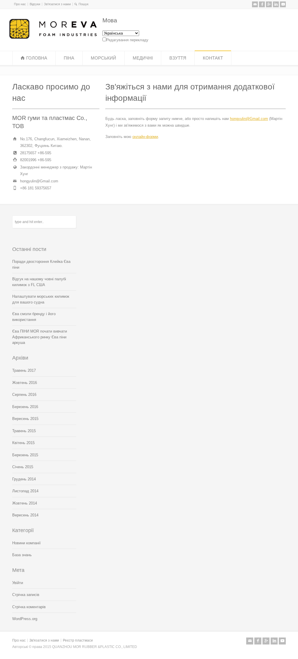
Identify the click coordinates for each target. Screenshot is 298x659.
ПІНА (69, 57)
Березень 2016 (25, 407)
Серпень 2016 (24, 394)
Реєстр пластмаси (78, 640)
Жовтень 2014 (24, 503)
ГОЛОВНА (36, 57)
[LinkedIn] (276, 4)
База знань (22, 555)
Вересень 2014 (25, 515)
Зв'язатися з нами (57, 4)
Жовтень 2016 (24, 382)
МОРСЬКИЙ (103, 57)
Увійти (17, 583)
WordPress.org (24, 619)
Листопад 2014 (25, 491)
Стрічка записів (25, 594)
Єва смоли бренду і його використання (34, 317)
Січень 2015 (22, 467)
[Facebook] (262, 4)
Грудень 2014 (24, 479)
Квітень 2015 (23, 443)
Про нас (20, 4)
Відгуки (35, 4)
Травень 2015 (24, 431)
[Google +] (269, 4)
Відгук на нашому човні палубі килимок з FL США (39, 282)
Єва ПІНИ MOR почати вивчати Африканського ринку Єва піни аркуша (39, 337)
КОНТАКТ (213, 57)
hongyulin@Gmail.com (249, 118)
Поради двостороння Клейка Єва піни (41, 264)
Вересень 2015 (25, 418)
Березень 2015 (25, 455)
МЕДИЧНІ (143, 57)
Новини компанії (26, 543)
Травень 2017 (24, 370)
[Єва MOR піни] (53, 37)
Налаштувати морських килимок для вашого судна (40, 299)
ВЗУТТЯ (177, 57)
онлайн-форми (145, 136)
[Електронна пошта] (255, 4)
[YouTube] (283, 4)
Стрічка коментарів (29, 607)
